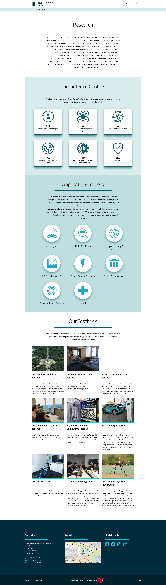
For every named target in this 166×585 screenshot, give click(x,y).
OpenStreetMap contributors (95, 562)
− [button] (67, 547)
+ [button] (67, 544)
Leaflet (85, 562)
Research (110, 4)
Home (38, 9)
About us (100, 4)
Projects (119, 4)
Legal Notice (29, 580)
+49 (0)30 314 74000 (35, 558)
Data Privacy (39, 580)
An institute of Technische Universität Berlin (84, 580)
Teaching (130, 4)
